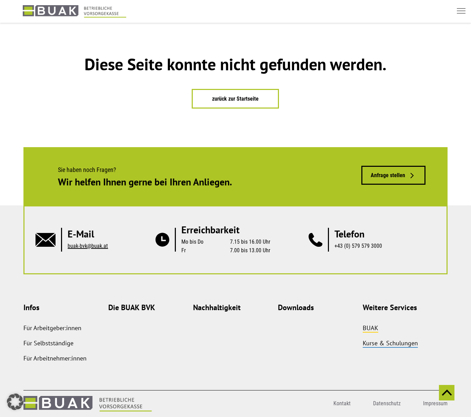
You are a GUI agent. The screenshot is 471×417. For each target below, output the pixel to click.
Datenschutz (387, 403)
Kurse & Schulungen (390, 343)
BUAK (370, 328)
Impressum (435, 403)
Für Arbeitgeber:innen (52, 328)
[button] (15, 402)
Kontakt (342, 403)
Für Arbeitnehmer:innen (55, 358)
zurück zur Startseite (235, 98)
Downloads (296, 307)
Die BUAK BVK (131, 307)
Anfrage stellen (388, 175)
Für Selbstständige (48, 343)
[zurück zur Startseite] (74, 11)
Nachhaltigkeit (217, 307)
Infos (31, 307)
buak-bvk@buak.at (88, 246)
